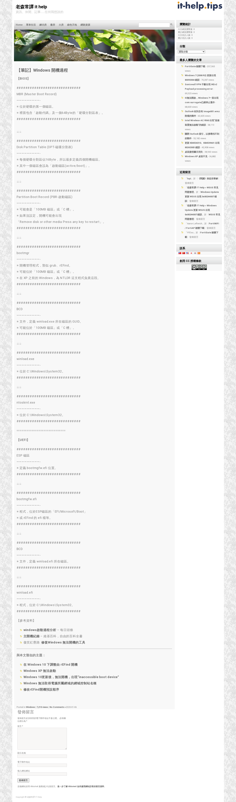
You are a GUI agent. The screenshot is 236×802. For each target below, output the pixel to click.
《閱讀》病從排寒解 (208, 178)
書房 (52, 24)
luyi (189, 178)
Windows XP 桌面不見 (196, 156)
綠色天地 (72, 24)
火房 (61, 24)
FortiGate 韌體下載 (195, 66)
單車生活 (31, 24)
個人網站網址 (23, 771)
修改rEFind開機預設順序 (41, 689)
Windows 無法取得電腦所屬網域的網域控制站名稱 (60, 683)
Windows (30, 707)
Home (19, 24)
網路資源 (85, 24)
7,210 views (43, 707)
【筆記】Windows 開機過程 (42, 70)
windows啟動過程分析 (39, 630)
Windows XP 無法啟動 (39, 671)
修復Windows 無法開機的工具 (63, 642)
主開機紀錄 (31, 636)
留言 (20, 726)
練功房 (43, 24)
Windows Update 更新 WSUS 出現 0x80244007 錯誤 (202, 196)
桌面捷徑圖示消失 (194, 152)
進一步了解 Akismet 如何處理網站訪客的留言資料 (80, 786)
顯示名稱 (21, 753)
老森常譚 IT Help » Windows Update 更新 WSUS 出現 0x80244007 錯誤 (200, 210)
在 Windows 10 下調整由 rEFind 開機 (50, 664)
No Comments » (58, 707)
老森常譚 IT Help (31, 6)
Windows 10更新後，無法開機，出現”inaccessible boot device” (71, 677)
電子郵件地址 (23, 762)
